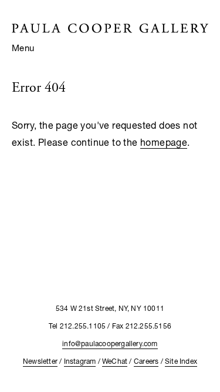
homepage (163, 142)
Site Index (181, 361)
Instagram (80, 361)
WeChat (114, 361)
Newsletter (40, 361)
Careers (146, 361)
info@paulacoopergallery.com (109, 343)
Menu (23, 47)
